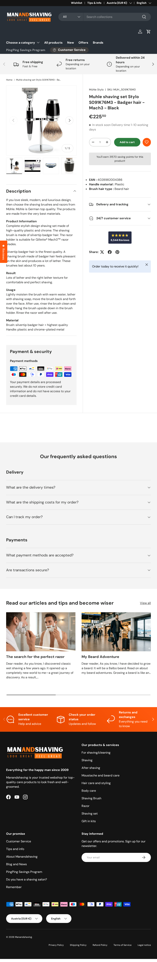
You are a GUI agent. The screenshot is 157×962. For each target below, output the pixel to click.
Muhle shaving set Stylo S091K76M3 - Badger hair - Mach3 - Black (39, 79)
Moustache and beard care (100, 775)
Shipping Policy (78, 945)
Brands (98, 43)
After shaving (91, 768)
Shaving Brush (91, 798)
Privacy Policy (56, 945)
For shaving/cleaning (96, 753)
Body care (89, 791)
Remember (14, 887)
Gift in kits (89, 821)
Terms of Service (123, 945)
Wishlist (76, 3)
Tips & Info (94, 3)
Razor (85, 806)
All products (53, 43)
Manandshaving (23, 937)
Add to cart (127, 142)
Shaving (87, 760)
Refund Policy (100, 945)
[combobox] (104, 17)
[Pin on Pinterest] (117, 252)
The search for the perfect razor (35, 656)
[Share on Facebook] (110, 252)
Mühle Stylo (96, 89)
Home (9, 79)
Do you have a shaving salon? (26, 879)
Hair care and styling (96, 783)
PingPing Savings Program (25, 50)
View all (145, 603)
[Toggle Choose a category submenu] (38, 42)
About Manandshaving (22, 857)
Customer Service (18, 841)
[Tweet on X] (102, 252)
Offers (83, 43)
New (70, 43)
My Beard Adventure (100, 656)
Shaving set (90, 814)
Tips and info (15, 849)
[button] (148, 31)
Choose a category (20, 43)
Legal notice (144, 945)
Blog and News (16, 864)
